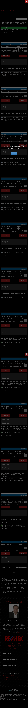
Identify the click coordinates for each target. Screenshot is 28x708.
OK (14, 153)
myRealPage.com (14, 691)
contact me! (20, 632)
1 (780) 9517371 (4, 62)
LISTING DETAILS (5, 56)
